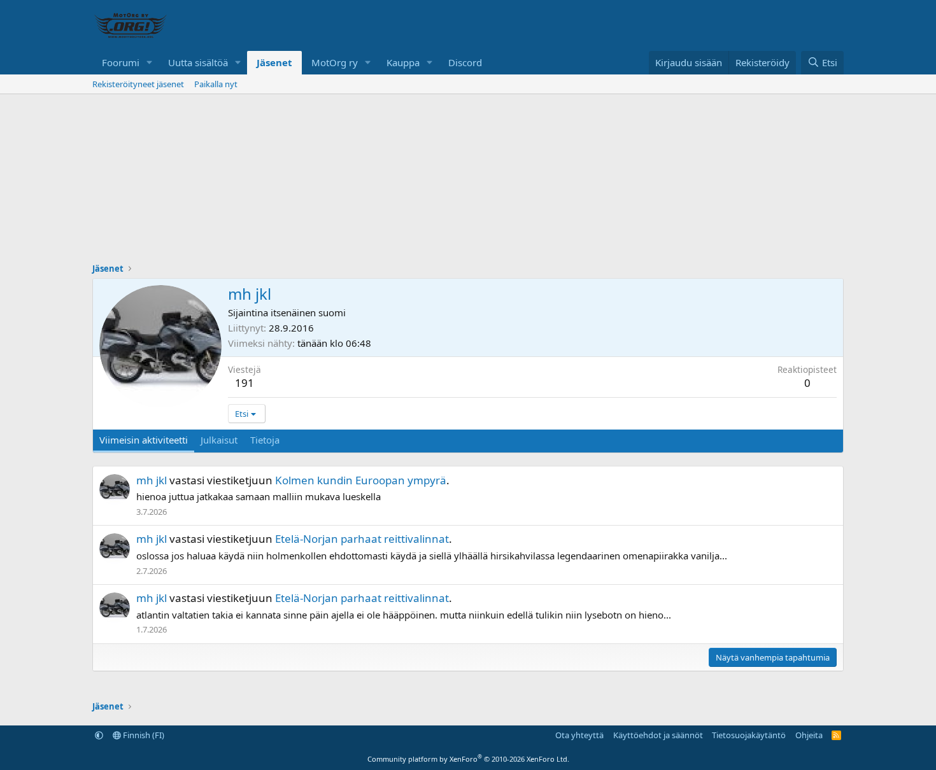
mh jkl (151, 480)
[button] (150, 62)
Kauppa (403, 62)
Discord (465, 62)
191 (244, 382)
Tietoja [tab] (265, 439)
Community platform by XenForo (468, 759)
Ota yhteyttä (579, 735)
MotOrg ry (334, 62)
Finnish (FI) (142, 735)
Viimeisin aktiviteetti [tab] (143, 439)
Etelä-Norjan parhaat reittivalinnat (362, 538)
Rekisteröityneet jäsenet (138, 84)
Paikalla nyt (216, 84)
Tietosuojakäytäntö (749, 735)
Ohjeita (809, 735)
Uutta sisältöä (198, 62)
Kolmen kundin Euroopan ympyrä (360, 480)
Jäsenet (274, 62)
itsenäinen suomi (308, 312)
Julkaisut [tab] (219, 439)
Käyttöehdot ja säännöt (658, 735)
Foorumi (120, 62)
